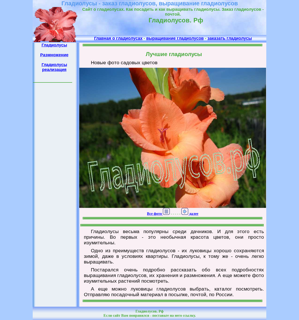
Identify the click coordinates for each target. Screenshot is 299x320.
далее (193, 214)
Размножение (54, 55)
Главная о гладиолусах (118, 38)
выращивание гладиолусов (175, 38)
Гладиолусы (54, 45)
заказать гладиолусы (229, 38)
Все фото (155, 214)
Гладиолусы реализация (54, 67)
